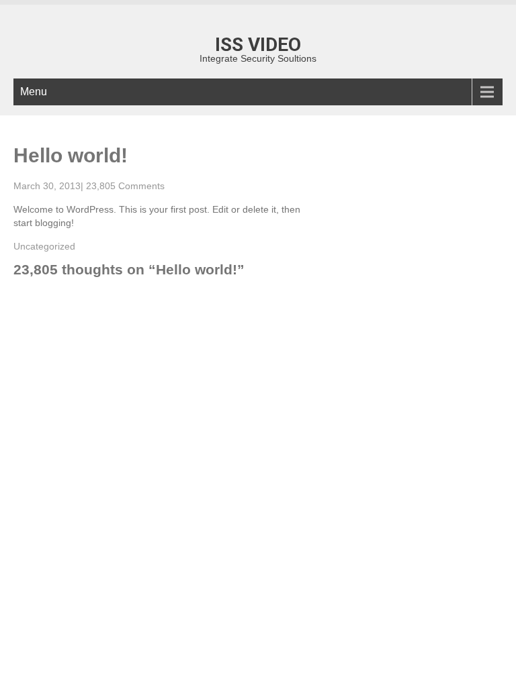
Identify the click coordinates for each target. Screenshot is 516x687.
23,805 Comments (125, 185)
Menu (33, 91)
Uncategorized (44, 246)
